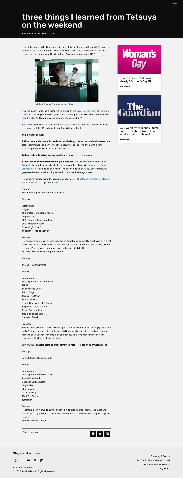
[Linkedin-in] (28, 460)
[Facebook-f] (22, 460)
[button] (93, 434)
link (56, 182)
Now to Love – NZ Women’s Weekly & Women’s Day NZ (136, 80)
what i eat (49, 33)
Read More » (125, 86)
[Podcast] (34, 460)
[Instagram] (15, 460)
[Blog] (41, 460)
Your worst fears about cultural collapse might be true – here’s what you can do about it (139, 131)
